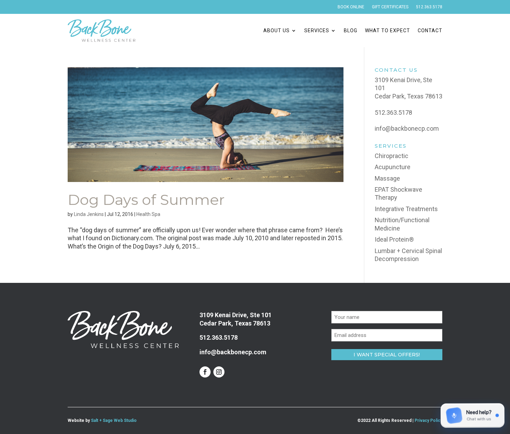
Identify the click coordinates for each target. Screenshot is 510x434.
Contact (430, 30)
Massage (387, 178)
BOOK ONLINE (351, 7)
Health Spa (148, 214)
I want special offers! (387, 354)
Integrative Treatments (406, 208)
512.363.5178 (429, 7)
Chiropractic (391, 155)
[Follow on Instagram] (218, 371)
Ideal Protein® (394, 239)
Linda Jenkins (89, 214)
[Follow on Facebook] (205, 371)
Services (316, 30)
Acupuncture (392, 167)
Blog (350, 30)
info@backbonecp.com (407, 128)
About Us (276, 30)
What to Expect (387, 30)
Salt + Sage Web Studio (114, 420)
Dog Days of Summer (146, 200)
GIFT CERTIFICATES (390, 7)
